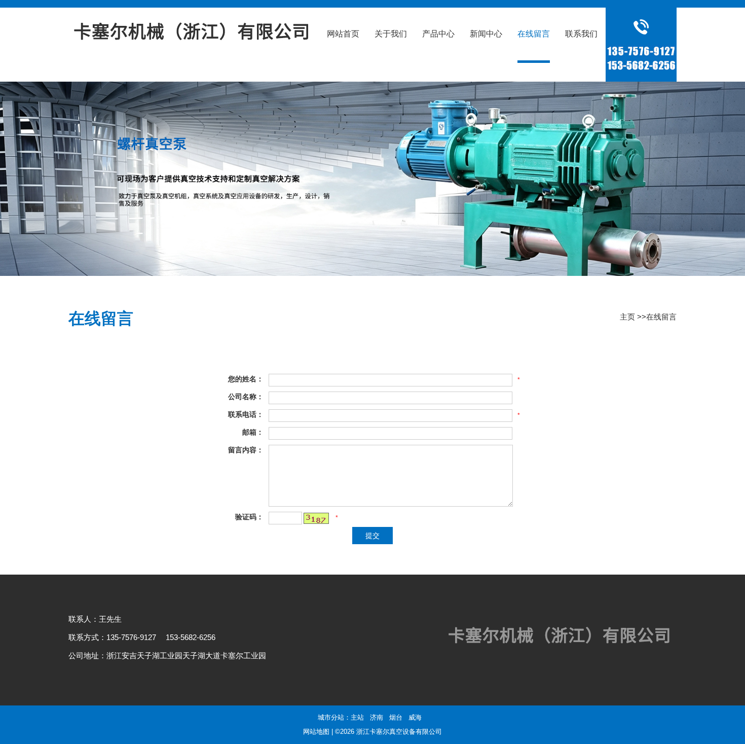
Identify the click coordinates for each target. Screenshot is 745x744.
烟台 (395, 717)
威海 (415, 717)
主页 (627, 316)
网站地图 (316, 731)
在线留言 (661, 316)
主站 (357, 717)
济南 (376, 717)
